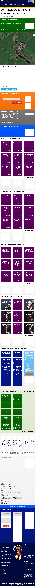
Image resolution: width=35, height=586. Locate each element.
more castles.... (30, 177)
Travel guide (4, 5)
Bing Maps (3, 29)
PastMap (2, 30)
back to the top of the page (17, 506)
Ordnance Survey (30, 29)
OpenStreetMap (23, 29)
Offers (18, 5)
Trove (2, 130)
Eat (19, 4)
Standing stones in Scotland (5, 562)
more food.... (24, 431)
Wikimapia (12, 30)
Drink (23, 4)
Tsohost (23, 584)
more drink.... (31, 431)
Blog (2, 4)
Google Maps (8, 29)
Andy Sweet (11, 583)
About (26, 545)
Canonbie (16, 23)
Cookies (26, 561)
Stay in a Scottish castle (5, 547)
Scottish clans (3, 561)
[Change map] (34, 35)
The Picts (2, 563)
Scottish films (3, 570)
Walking (9, 5)
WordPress (13, 584)
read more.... (32, 558)
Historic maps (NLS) (15, 29)
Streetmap (7, 30)
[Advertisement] (30, 184)
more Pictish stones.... (29, 284)
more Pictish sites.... (29, 335)
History (11, 4)
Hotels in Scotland (4, 551)
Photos (14, 5)
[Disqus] (11, 470)
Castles (6, 4)
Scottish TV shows (4, 572)
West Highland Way (4, 573)
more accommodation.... (29, 388)
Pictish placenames (4, 566)
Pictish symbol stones (4, 565)
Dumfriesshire (8, 24)
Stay (26, 4)
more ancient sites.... (29, 230)
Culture (15, 4)
